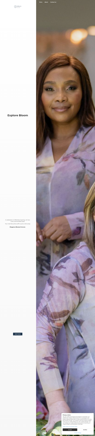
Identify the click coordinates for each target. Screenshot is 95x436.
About (46, 2)
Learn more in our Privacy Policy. (70, 426)
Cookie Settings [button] (77, 432)
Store (40, 2)
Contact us (53, 2)
